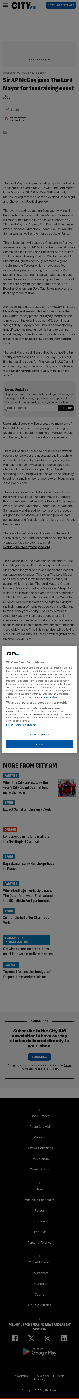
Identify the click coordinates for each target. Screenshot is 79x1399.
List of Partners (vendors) (21, 725)
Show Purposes (39, 734)
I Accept (39, 744)
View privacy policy (46, 697)
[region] (39, 699)
